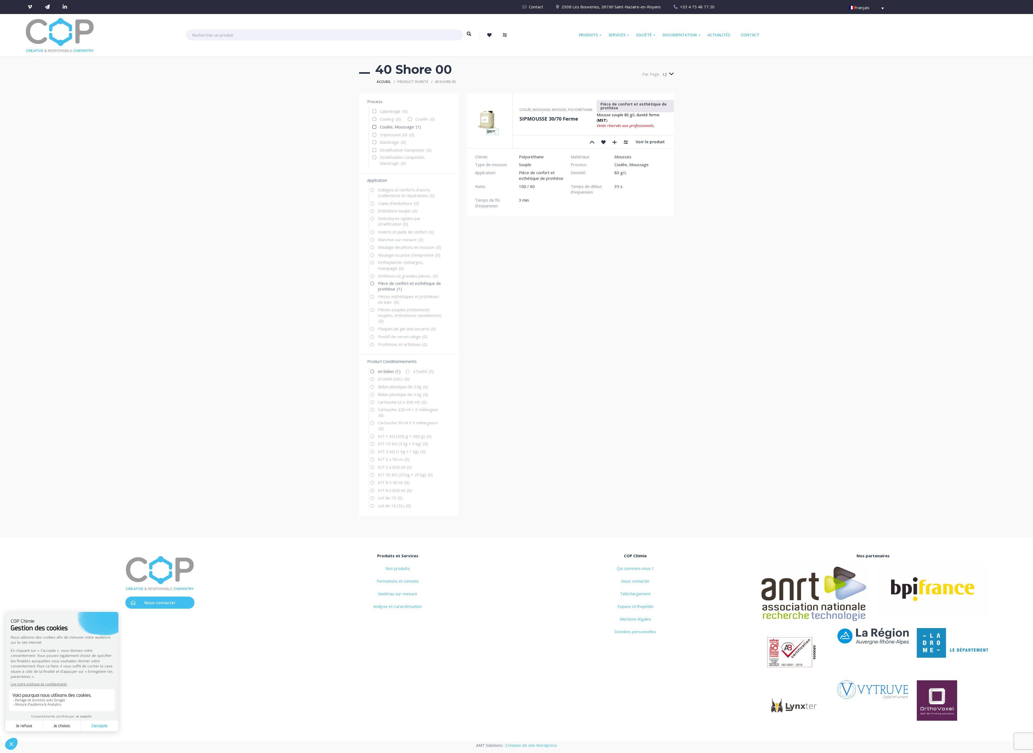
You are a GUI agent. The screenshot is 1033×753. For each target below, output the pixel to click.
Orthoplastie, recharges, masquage (400, 265)
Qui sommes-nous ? (635, 568)
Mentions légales (635, 619)
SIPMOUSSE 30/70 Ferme (548, 118)
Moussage (541, 109)
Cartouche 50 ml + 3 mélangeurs (408, 425)
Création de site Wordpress (531, 745)
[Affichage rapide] (615, 142)
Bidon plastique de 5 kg (403, 394)
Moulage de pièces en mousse (409, 247)
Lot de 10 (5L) (394, 505)
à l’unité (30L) (393, 378)
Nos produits (397, 568)
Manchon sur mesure (400, 239)
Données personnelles (635, 631)
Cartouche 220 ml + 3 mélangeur (408, 412)
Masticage (393, 142)
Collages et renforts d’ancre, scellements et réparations (406, 192)
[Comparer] (626, 142)
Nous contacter (159, 602)
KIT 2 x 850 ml (395, 467)
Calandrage (394, 111)
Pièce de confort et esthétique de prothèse (409, 286)
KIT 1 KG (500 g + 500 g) (404, 436)
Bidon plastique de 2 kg (403, 386)
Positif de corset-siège (402, 336)
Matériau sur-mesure (397, 593)
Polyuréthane (580, 109)
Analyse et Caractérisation (397, 606)
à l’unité (423, 371)
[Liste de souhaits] (489, 35)
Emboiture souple (398, 210)
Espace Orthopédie (635, 606)
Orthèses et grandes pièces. (408, 276)
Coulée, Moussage (400, 126)
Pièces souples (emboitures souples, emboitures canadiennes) (409, 315)
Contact (536, 6)
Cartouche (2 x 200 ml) (402, 402)
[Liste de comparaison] (505, 35)
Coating (390, 119)
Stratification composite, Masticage (402, 160)
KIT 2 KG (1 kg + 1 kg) (402, 451)
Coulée (425, 119)
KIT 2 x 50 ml (393, 459)
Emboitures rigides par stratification (399, 221)
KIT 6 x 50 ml (393, 482)
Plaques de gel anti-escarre (407, 328)
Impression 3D (397, 134)
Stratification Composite (405, 150)
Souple (525, 164)
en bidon (389, 371)
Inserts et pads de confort (406, 231)
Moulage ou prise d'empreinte (409, 255)
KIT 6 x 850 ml (395, 490)
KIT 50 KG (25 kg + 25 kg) (405, 474)
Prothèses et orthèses (402, 344)
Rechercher (469, 36)
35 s (618, 186)
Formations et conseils (398, 581)
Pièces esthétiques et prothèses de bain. (408, 299)
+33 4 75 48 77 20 (697, 6)
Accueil (384, 81)
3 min (524, 200)
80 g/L (620, 172)
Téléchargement (635, 593)
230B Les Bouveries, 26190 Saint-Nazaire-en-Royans (611, 6)
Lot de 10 (390, 497)
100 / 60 (527, 186)
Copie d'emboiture (398, 203)
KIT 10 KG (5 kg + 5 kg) (403, 443)
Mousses (559, 109)
